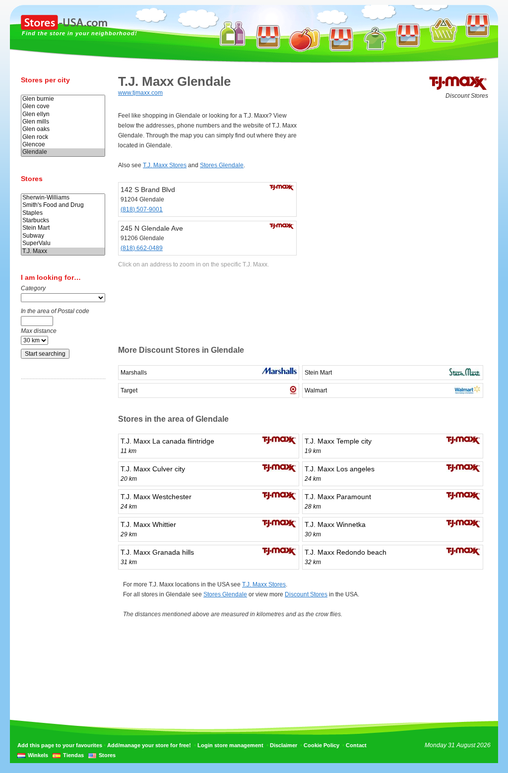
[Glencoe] (63, 144)
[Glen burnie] (63, 99)
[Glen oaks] (63, 129)
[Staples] (63, 213)
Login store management (230, 745)
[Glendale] (63, 152)
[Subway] (63, 236)
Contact (356, 745)
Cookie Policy (321, 745)
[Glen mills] (63, 122)
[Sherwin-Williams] (63, 197)
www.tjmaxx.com (140, 92)
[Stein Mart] (63, 228)
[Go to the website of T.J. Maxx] (458, 88)
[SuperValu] (63, 243)
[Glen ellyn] (63, 114)
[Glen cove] (63, 106)
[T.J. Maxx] (63, 251)
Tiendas (73, 755)
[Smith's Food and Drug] (63, 205)
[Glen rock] (63, 137)
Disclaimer (283, 745)
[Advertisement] (60, 542)
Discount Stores (306, 594)
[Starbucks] (63, 220)
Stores (107, 755)
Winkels (38, 755)
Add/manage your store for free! (149, 745)
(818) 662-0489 (142, 248)
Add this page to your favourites (59, 745)
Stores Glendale (222, 165)
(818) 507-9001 (142, 209)
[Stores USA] (64, 27)
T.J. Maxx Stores (165, 165)
